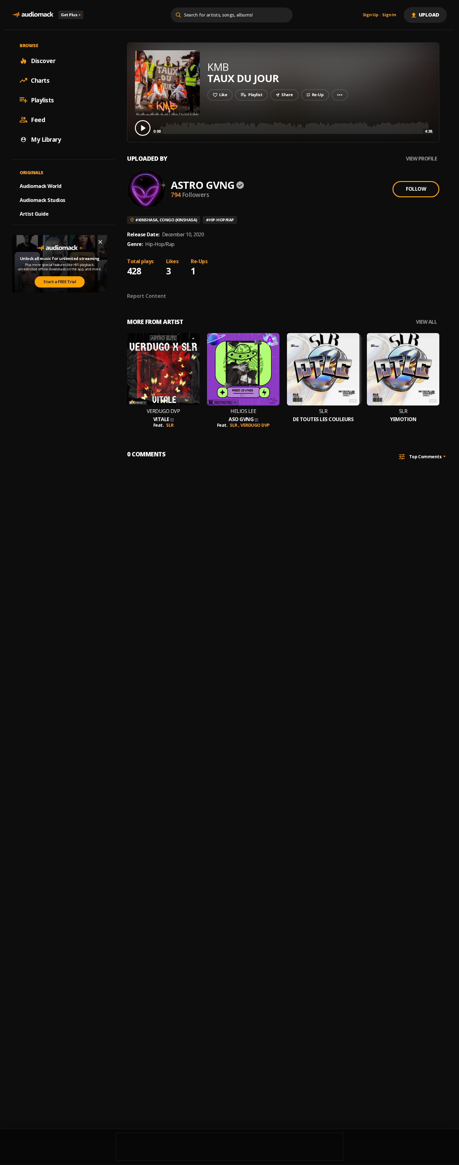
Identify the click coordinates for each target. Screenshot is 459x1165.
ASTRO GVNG (202, 185)
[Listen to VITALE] (163, 369)
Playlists (42, 100)
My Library (46, 139)
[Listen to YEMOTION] (403, 369)
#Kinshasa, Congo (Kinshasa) (166, 220)
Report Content (146, 295)
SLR (170, 425)
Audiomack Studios (42, 199)
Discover (43, 61)
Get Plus (71, 14)
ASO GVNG (241, 419)
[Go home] (32, 14)
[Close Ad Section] (100, 242)
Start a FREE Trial (59, 281)
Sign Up (370, 14)
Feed (38, 120)
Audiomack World (41, 185)
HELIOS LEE (243, 411)
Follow (416, 188)
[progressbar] (292, 127)
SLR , (235, 425)
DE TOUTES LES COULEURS (323, 419)
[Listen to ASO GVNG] (243, 369)
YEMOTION (403, 419)
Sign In (389, 14)
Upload (429, 14)
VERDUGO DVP (163, 411)
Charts (40, 80)
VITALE (161, 419)
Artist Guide (34, 213)
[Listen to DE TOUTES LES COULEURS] (323, 369)
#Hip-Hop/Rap (220, 220)
